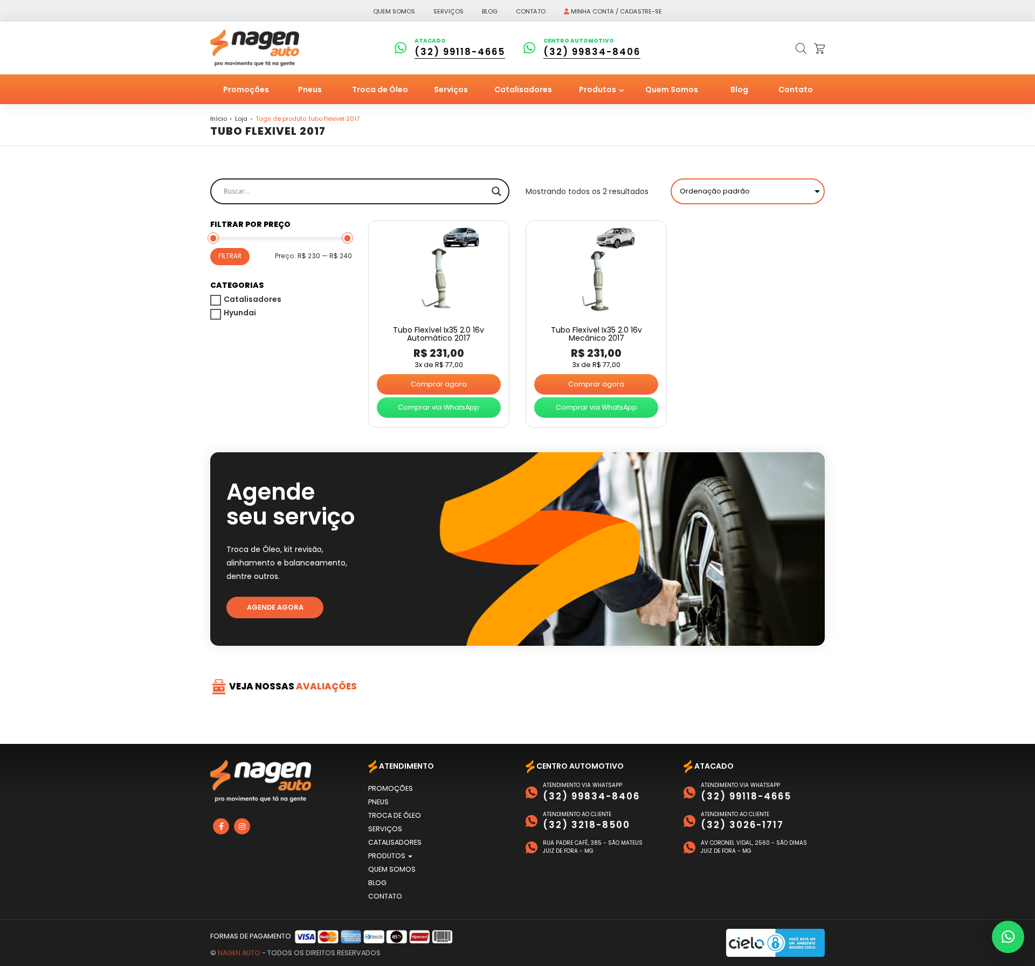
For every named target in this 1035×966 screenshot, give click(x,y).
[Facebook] (221, 826)
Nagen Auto (239, 952)
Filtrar (230, 256)
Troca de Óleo (380, 89)
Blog (490, 11)
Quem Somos (671, 89)
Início (218, 118)
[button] (1008, 937)
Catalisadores (523, 89)
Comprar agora (439, 384)
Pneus (310, 89)
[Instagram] (242, 826)
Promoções (246, 89)
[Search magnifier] (496, 191)
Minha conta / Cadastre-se (615, 11)
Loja (241, 118)
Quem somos (394, 11)
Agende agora (275, 607)
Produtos (598, 89)
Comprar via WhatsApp (438, 407)
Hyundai (240, 312)
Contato (531, 11)
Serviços (448, 11)
